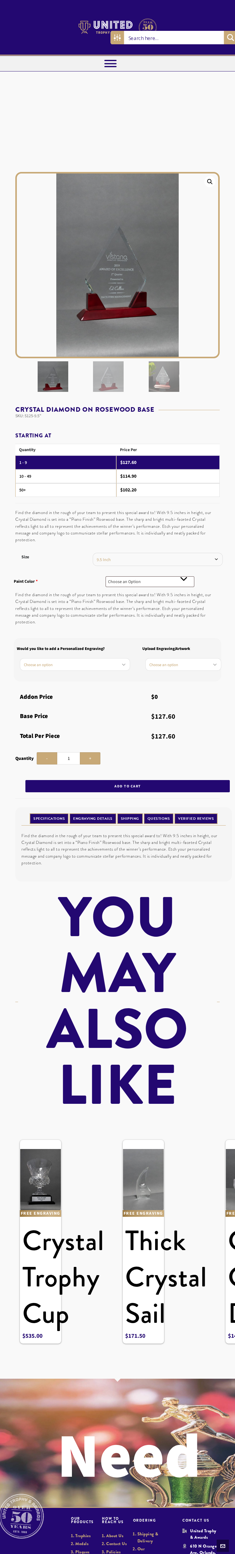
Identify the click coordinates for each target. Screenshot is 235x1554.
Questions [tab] (158, 818)
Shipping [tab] (130, 818)
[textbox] (150, 582)
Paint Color (26, 581)
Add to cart (127, 786)
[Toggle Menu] (110, 63)
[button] (209, 181)
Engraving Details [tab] (93, 818)
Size (25, 557)
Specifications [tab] (49, 818)
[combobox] (150, 581)
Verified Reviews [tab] (196, 818)
